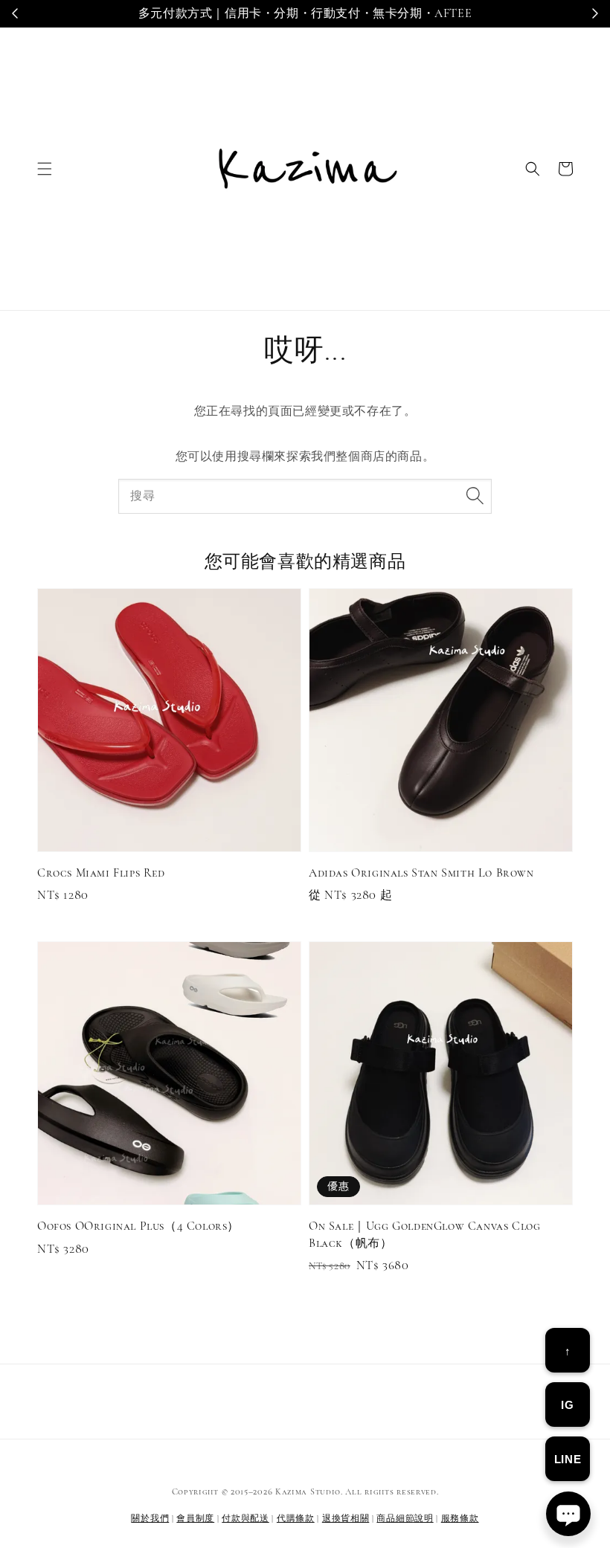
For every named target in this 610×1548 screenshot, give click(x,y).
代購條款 (296, 1518)
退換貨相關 (346, 1518)
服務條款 (460, 1518)
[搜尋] (474, 496)
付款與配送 (245, 1518)
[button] (44, 168)
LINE (567, 1459)
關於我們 (150, 1518)
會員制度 (195, 1518)
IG (567, 1405)
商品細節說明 (404, 1518)
